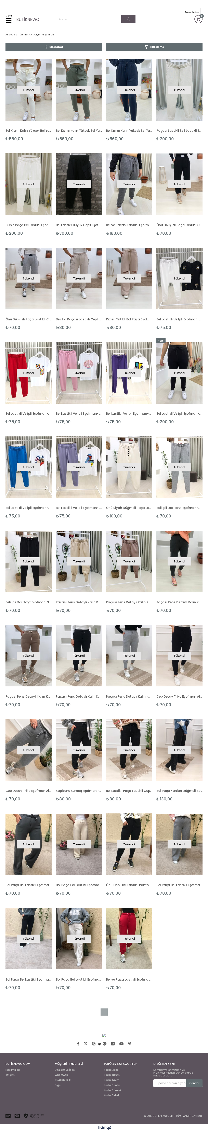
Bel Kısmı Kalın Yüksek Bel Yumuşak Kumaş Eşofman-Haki (79, 130)
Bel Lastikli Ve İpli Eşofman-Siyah (179, 413)
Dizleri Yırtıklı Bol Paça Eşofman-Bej (129, 319)
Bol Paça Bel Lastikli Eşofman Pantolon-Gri (179, 885)
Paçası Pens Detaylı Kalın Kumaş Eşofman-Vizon (129, 602)
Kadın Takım (111, 1080)
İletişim (10, 1075)
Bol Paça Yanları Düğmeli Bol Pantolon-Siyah (179, 791)
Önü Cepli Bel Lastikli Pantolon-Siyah (129, 885)
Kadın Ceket (111, 1095)
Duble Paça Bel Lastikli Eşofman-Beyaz (28, 225)
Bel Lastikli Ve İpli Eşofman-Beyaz (179, 319)
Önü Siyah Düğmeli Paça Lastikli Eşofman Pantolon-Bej (129, 508)
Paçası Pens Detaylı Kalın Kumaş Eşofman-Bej (28, 696)
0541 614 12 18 (63, 1080)
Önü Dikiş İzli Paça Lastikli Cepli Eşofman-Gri (28, 319)
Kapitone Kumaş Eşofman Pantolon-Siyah (79, 791)
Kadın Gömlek (112, 1090)
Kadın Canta (112, 1085)
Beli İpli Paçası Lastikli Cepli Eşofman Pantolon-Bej (79, 319)
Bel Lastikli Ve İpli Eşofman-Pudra (79, 413)
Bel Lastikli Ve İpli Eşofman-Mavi (28, 508)
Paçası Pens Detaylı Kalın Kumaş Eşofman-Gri (129, 696)
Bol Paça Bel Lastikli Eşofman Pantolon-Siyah (28, 979)
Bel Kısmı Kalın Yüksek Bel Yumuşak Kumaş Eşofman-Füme (129, 130)
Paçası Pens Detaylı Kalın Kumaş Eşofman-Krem (79, 602)
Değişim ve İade (65, 1070)
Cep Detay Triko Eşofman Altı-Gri (28, 791)
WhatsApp (61, 1075)
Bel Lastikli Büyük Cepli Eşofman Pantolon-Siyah (79, 225)
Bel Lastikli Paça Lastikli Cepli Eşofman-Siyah (129, 791)
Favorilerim (192, 12)
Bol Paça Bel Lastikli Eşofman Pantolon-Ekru (79, 979)
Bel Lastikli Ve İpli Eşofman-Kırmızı (28, 413)
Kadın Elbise (111, 1070)
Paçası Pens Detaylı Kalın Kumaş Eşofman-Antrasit (179, 602)
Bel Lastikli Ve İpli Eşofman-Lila (79, 508)
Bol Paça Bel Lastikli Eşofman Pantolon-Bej (79, 885)
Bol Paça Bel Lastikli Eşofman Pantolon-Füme (28, 885)
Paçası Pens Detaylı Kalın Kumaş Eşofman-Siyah (79, 696)
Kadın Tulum (112, 1075)
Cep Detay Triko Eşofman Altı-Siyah (179, 696)
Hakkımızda (12, 1070)
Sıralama (56, 47)
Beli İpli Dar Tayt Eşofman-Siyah (28, 602)
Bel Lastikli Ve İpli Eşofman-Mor (129, 413)
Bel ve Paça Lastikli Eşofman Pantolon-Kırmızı (129, 979)
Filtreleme (157, 47)
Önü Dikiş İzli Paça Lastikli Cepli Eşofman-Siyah (179, 225)
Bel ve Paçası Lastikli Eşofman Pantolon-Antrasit (129, 225)
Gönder (194, 1083)
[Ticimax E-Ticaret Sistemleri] (104, 1128)
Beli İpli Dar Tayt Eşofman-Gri (179, 508)
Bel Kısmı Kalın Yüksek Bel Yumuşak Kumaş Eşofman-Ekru (28, 130)
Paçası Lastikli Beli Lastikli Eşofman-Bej (179, 130)
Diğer (58, 1085)
